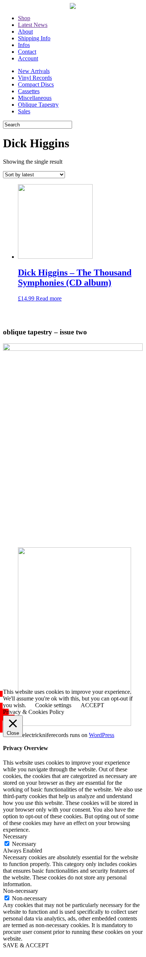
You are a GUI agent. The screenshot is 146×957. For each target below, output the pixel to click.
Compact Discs (36, 84)
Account (28, 58)
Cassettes (29, 91)
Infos (24, 45)
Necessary (24, 844)
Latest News (32, 25)
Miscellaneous (35, 98)
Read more (49, 298)
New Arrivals (34, 71)
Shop (24, 18)
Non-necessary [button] (20, 891)
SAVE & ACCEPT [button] (26, 945)
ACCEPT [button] (92, 705)
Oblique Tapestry (38, 104)
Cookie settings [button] (53, 705)
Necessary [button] (15, 836)
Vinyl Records (35, 78)
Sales (24, 111)
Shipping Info (34, 38)
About (25, 31)
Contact (27, 51)
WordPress (101, 735)
